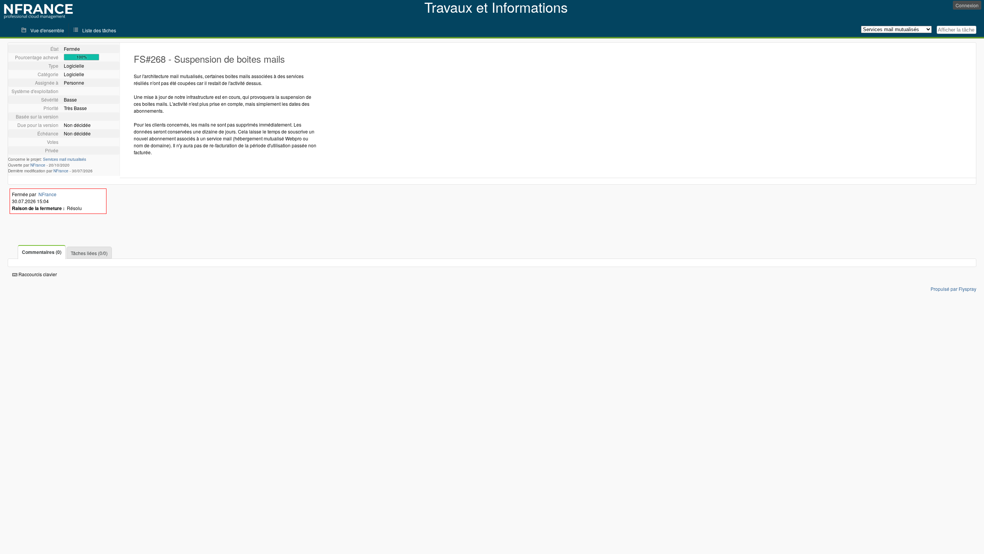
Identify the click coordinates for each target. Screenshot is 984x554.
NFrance (37, 165)
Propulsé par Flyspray (953, 288)
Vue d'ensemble (47, 30)
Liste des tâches (99, 30)
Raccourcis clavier (37, 274)
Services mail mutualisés (64, 159)
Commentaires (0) (42, 252)
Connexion (967, 5)
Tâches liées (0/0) (89, 253)
